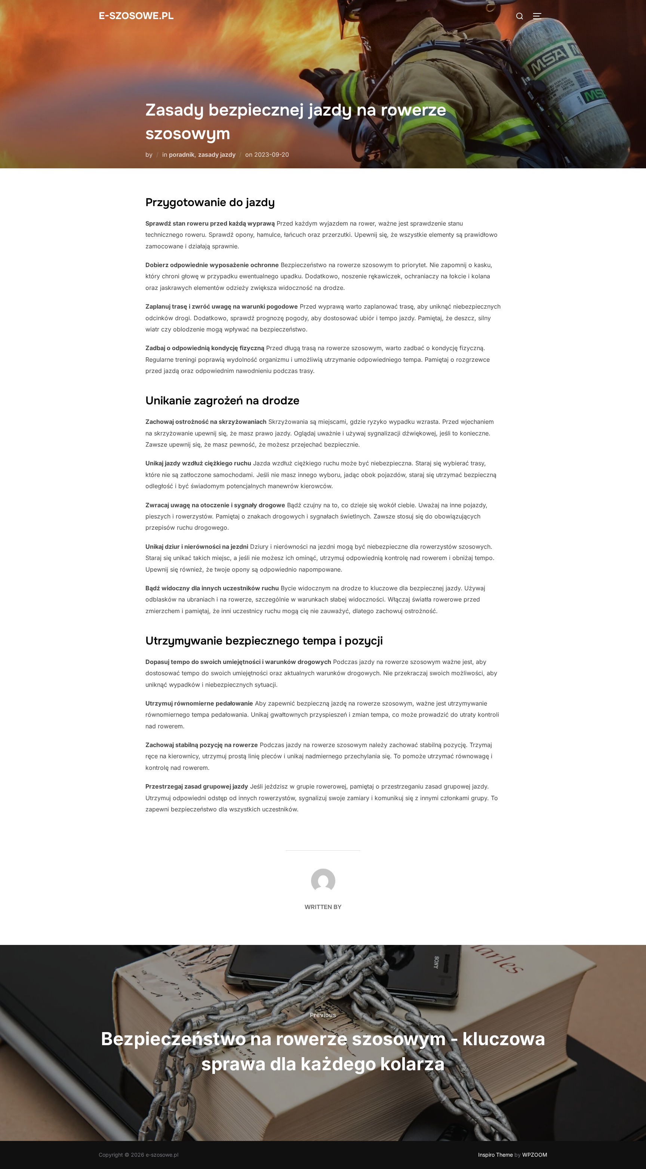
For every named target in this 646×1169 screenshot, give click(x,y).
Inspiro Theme (495, 1154)
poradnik (181, 154)
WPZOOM (534, 1154)
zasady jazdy (217, 154)
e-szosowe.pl (136, 16)
